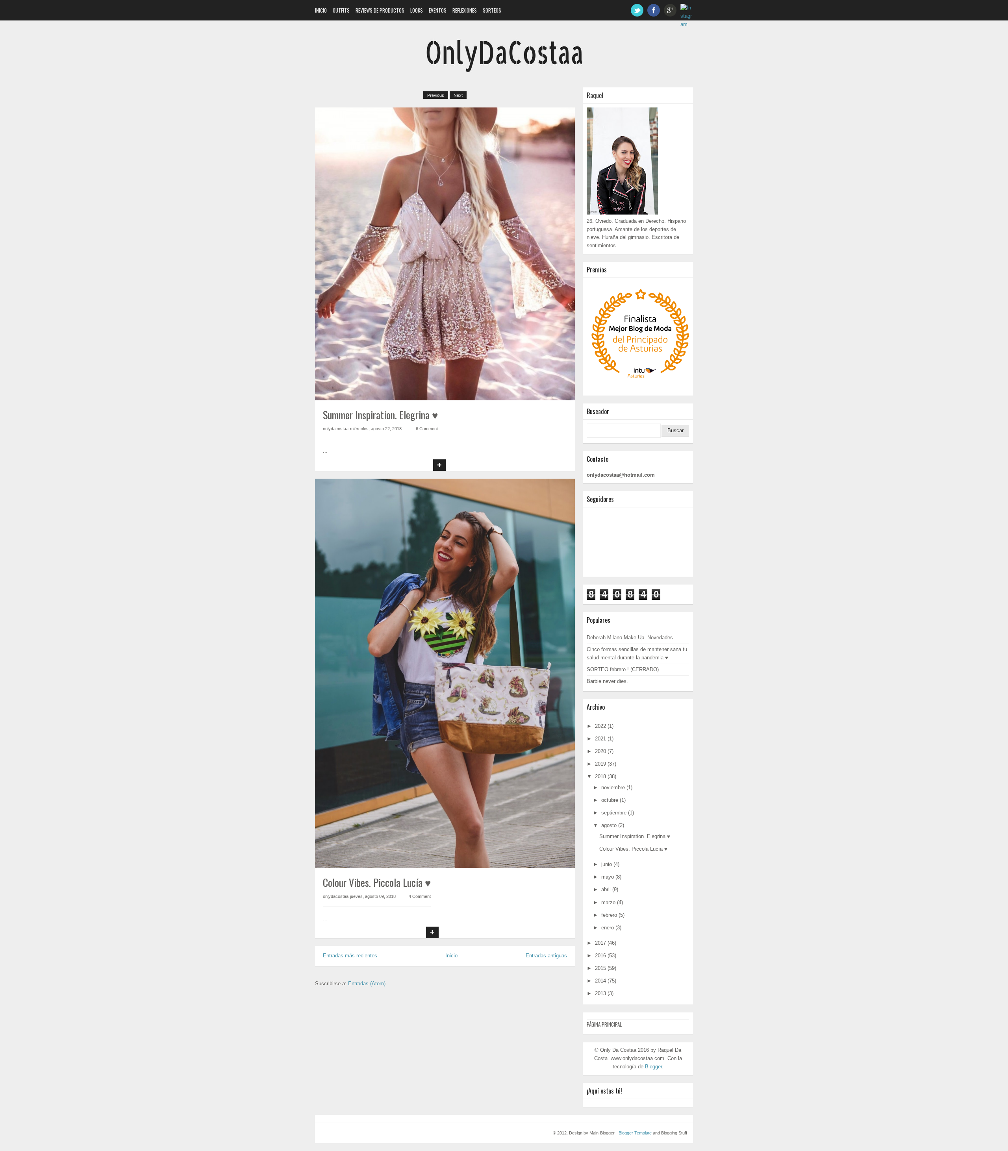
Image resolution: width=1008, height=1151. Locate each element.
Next (458, 95)
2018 (600, 776)
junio (606, 864)
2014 (600, 981)
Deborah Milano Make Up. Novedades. (630, 637)
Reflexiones (464, 10)
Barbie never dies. (607, 681)
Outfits (341, 10)
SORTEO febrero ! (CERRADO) (623, 669)
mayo (607, 877)
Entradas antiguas (546, 956)
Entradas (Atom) (366, 983)
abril (606, 889)
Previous (435, 95)
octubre (609, 800)
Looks (416, 10)
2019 (600, 764)
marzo (608, 902)
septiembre (613, 813)
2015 (600, 968)
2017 (600, 943)
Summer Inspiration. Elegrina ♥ (380, 414)
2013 (600, 993)
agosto (609, 825)
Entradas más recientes (350, 956)
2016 (600, 956)
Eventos (438, 10)
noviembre (613, 787)
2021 (600, 739)
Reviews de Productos (380, 10)
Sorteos (492, 10)
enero (607, 928)
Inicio (321, 10)
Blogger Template (635, 1133)
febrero (609, 915)
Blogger (653, 1067)
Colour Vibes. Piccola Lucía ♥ (377, 882)
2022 (600, 726)
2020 (600, 751)
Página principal (604, 1024)
